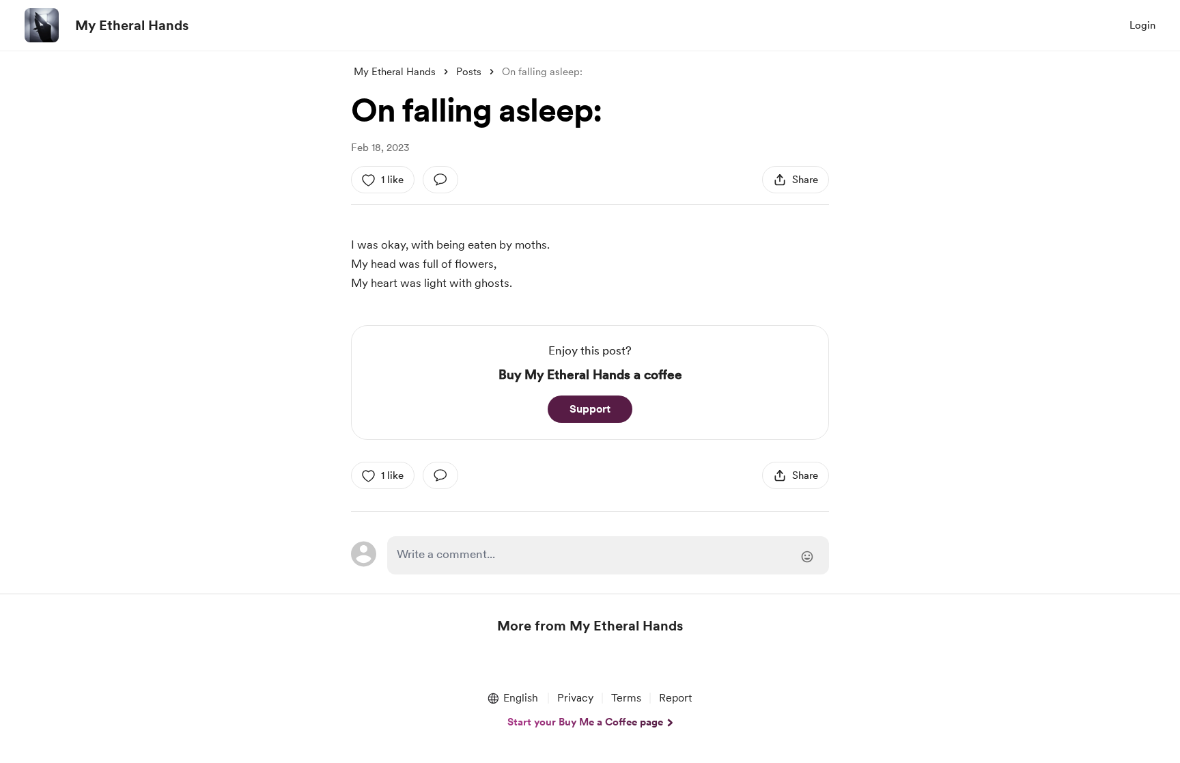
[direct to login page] (608, 555)
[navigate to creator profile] (42, 25)
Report (675, 697)
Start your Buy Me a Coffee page (585, 722)
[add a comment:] (440, 179)
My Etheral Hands (131, 25)
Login (1142, 25)
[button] (512, 698)
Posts (468, 72)
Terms (626, 697)
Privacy (575, 697)
